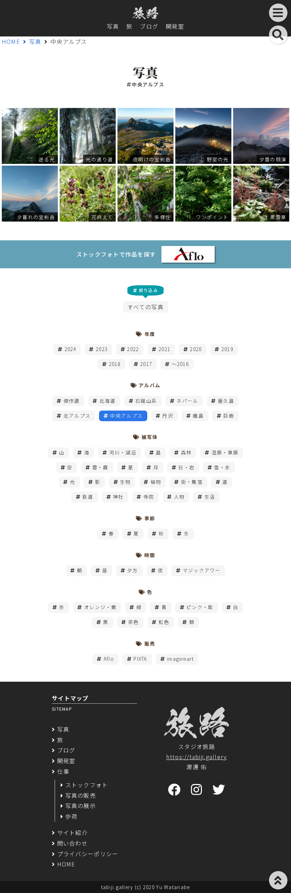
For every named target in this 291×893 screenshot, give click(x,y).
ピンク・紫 (199, 607)
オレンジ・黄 (100, 607)
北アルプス (77, 415)
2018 (115, 363)
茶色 (133, 621)
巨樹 (228, 415)
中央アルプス (126, 415)
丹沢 (167, 415)
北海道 (107, 400)
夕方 (132, 570)
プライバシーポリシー (87, 853)
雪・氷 (222, 467)
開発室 (175, 26)
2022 (133, 349)
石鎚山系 (146, 400)
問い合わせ (72, 843)
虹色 (164, 621)
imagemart (180, 658)
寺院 (148, 496)
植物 (155, 481)
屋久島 (226, 400)
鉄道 (87, 496)
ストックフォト (86, 784)
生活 (209, 496)
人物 (179, 496)
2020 (196, 349)
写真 (113, 26)
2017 (146, 363)
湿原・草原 (225, 452)
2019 (227, 349)
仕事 (63, 771)
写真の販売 (80, 795)
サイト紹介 (72, 832)
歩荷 (71, 816)
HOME (11, 41)
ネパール (187, 400)
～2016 (180, 363)
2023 (102, 349)
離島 (198, 415)
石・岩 (186, 467)
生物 (125, 481)
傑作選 (72, 400)
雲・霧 (100, 467)
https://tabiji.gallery (196, 756)
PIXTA (140, 658)
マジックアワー (202, 570)
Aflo (109, 658)
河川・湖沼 (122, 452)
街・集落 (192, 481)
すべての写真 (145, 307)
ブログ (149, 26)
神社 (118, 496)
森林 (186, 452)
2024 (70, 349)
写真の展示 (80, 805)
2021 (164, 349)
